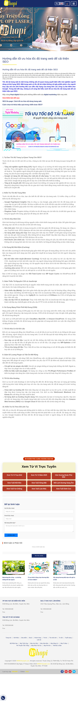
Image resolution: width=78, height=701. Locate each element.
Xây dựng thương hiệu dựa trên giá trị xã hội (64, 578)
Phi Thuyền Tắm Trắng (22, 645)
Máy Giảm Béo (44, 643)
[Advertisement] (39, 436)
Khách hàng (37, 637)
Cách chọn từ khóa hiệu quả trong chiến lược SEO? (22, 105)
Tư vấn (61, 637)
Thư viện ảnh (53, 637)
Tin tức (45, 637)
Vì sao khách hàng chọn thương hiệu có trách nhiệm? (38, 578)
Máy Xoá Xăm (34, 643)
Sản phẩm (24, 637)
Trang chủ (8, 637)
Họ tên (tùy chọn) (9, 508)
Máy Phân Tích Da (36, 645)
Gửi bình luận (11, 535)
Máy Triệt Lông (24, 643)
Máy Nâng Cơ (54, 643)
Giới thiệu (16, 637)
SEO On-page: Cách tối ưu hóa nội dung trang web (22, 101)
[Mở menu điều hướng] (73, 3)
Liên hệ (39, 640)
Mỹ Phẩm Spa (14, 643)
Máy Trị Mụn (64, 643)
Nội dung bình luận (10, 523)
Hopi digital (14, 94)
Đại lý (30, 637)
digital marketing (50, 94)
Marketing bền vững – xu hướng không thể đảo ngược (11, 578)
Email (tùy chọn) (9, 515)
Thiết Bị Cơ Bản (57, 645)
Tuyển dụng (68, 637)
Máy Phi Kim (47, 645)
